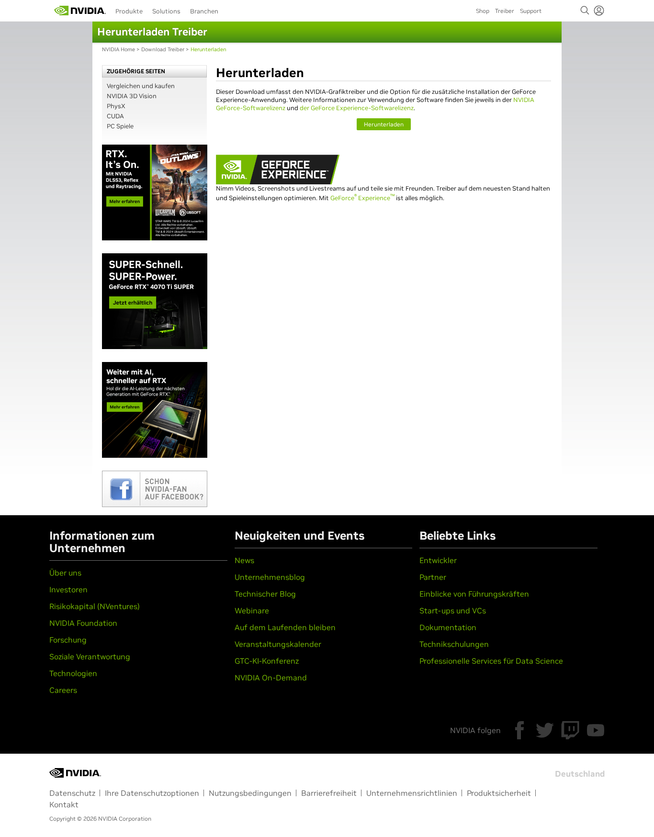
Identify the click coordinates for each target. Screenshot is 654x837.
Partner (432, 577)
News (244, 560)
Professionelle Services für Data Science (491, 661)
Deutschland (580, 774)
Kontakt (64, 804)
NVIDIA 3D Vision (132, 96)
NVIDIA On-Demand (271, 677)
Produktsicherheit (499, 793)
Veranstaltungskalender (278, 644)
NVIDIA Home (118, 49)
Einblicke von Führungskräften (474, 594)
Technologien (73, 673)
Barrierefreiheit (329, 793)
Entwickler (438, 560)
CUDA (115, 116)
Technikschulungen (454, 644)
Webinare (252, 610)
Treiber (504, 10)
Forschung (68, 640)
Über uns (65, 572)
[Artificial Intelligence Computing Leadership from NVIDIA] (80, 10)
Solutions (166, 11)
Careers (63, 690)
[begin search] (585, 10)
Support (530, 10)
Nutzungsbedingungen (250, 793)
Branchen (204, 11)
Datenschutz (72, 793)
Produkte (129, 11)
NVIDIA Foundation (83, 623)
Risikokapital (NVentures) (94, 606)
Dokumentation (447, 627)
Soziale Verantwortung (89, 656)
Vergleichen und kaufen (141, 86)
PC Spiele (120, 126)
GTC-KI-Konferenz (267, 661)
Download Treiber (162, 49)
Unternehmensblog (270, 577)
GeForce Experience (362, 198)
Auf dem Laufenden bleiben (285, 627)
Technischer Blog (265, 594)
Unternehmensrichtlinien (411, 793)
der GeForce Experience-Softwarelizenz (357, 108)
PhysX (116, 106)
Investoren (68, 589)
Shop (482, 10)
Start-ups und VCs (452, 610)
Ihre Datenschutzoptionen (152, 793)
